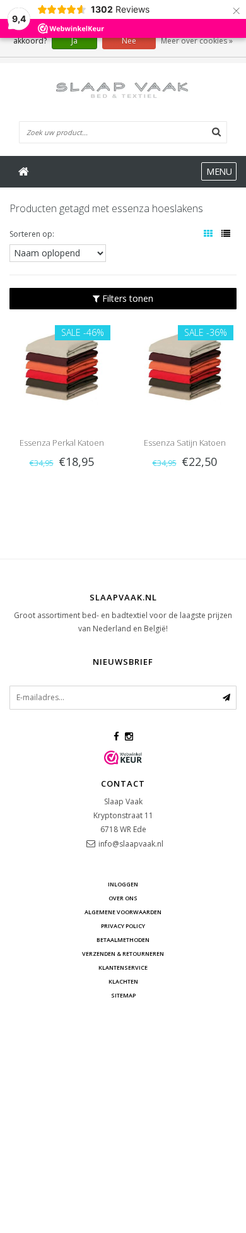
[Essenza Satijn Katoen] (184, 365)
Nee (129, 40)
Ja (74, 40)
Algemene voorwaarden (123, 912)
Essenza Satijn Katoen (185, 442)
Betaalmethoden (123, 940)
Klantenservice (123, 967)
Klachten (123, 981)
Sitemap (123, 995)
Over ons (123, 898)
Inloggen (123, 884)
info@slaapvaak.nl (130, 843)
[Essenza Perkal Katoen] (61, 365)
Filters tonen (126, 298)
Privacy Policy (123, 926)
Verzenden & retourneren (123, 954)
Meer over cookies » (197, 40)
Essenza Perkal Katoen (62, 442)
